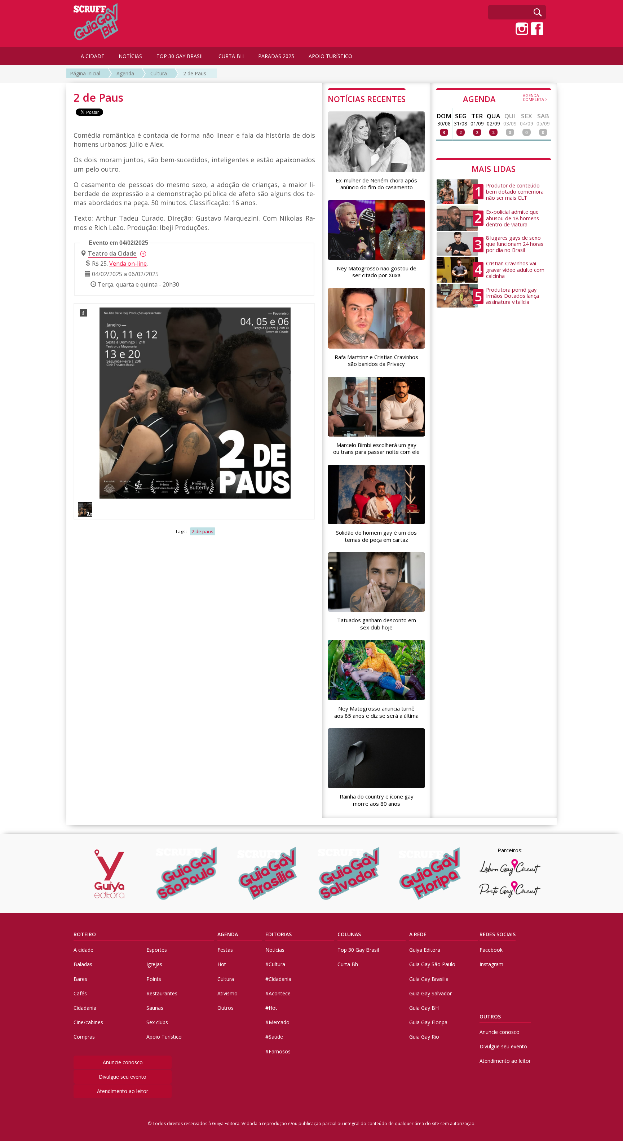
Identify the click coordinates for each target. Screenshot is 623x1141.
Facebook (491, 949)
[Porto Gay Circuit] (509, 889)
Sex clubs (157, 1022)
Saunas (154, 1007)
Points (153, 979)
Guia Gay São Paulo (432, 964)
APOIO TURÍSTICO (330, 56)
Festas (225, 949)
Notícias (274, 949)
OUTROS (490, 1016)
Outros (225, 1007)
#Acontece (278, 993)
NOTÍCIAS (130, 56)
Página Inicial (85, 73)
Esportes (156, 949)
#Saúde (274, 1036)
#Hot (271, 1007)
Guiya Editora (424, 949)
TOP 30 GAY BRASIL (180, 56)
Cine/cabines (88, 1022)
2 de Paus (194, 73)
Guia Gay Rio (424, 1036)
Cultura (158, 73)
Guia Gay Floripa (428, 1022)
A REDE (418, 934)
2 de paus (202, 531)
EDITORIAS (278, 934)
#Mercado (277, 1022)
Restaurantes (161, 993)
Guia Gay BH (424, 1007)
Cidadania (85, 1007)
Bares (80, 979)
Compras (84, 1036)
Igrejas (154, 964)
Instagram (491, 964)
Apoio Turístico (164, 1036)
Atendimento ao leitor (122, 1091)
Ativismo (227, 993)
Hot (221, 964)
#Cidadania (278, 979)
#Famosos (278, 1051)
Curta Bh (347, 964)
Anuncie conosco (123, 1062)
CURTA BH (231, 56)
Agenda (125, 73)
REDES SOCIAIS (498, 934)
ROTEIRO (85, 934)
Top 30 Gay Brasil (358, 949)
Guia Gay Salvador (430, 993)
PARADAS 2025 (276, 56)
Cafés (80, 993)
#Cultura (275, 964)
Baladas (83, 964)
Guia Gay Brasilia (429, 979)
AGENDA (505, 98)
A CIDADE (92, 56)
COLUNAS (349, 934)
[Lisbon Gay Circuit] (509, 867)
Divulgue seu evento (122, 1076)
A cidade (83, 949)
